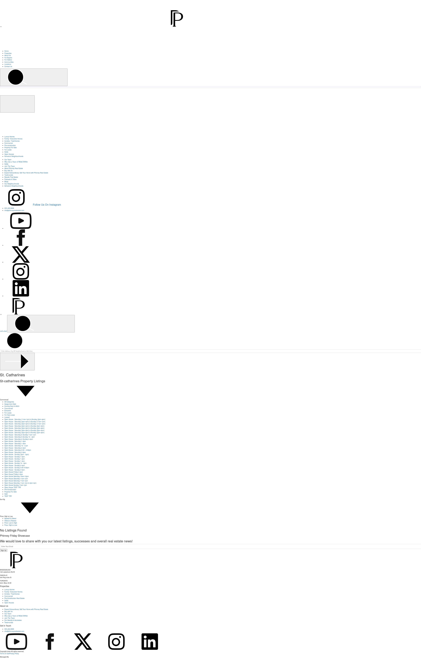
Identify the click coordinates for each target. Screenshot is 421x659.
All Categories (9, 402)
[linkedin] (149, 649)
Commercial (8, 143)
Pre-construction (10, 145)
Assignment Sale (10, 404)
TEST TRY (8, 496)
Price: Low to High (10, 523)
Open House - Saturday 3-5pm (15, 452)
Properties (8, 53)
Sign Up (3, 550)
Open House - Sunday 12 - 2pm (15, 463)
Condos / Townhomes (12, 141)
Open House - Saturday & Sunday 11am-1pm (20, 435)
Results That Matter (11, 177)
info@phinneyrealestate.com (389, 1)
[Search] (34, 77)
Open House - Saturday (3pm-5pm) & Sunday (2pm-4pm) (24, 428)
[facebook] (49, 649)
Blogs (6, 181)
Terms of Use (4, 653)
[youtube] (16, 649)
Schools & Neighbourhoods (13, 156)
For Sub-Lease (9, 415)
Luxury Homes (9, 136)
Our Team (7, 159)
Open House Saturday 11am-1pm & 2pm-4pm (20, 483)
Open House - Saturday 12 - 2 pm (16, 446)
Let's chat (3, 331)
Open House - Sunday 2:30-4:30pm (16, 467)
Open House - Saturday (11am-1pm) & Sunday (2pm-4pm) (24, 419)
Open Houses (9, 154)
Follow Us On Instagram (47, 204)
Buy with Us (8, 170)
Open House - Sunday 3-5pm (14, 470)
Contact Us (8, 66)
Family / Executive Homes (13, 139)
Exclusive (7, 410)
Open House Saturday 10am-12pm (16, 476)
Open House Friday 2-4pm (13, 472)
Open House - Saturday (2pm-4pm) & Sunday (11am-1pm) (24, 421)
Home (6, 51)
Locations (7, 64)
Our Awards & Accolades (13, 620)
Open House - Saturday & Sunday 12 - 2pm (19, 437)
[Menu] (1, 26)
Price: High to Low (10, 525)
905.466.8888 (375, 1)
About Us (7, 55)
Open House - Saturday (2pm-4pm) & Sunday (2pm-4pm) (24, 426)
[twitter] (83, 649)
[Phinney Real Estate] (97, 26)
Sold (5, 494)
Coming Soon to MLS (11, 406)
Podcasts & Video (10, 179)
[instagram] (116, 649)
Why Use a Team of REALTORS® (16, 162)
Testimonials (8, 175)
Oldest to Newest (10, 521)
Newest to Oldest (10, 518)
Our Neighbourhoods (11, 184)
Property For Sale (10, 147)
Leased (7, 417)
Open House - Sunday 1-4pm (14, 459)
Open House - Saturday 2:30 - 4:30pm (17, 450)
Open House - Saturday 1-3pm (15, 441)
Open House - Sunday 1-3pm (14, 456)
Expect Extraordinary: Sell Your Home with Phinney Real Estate (26, 173)
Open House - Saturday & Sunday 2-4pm (18, 439)
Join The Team (9, 166)
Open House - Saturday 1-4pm (15, 443)
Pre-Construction (10, 489)
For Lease (8, 150)
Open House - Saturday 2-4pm (15, 448)
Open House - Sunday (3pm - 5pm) (16, 454)
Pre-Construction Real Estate (14, 598)
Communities (8, 62)
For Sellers (8, 60)
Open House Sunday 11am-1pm (15, 485)
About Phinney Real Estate (13, 168)
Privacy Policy (14, 653)
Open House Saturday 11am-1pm (16, 478)
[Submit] (17, 361)
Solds (6, 152)
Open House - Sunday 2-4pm (14, 465)
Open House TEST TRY (12, 487)
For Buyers (8, 57)
